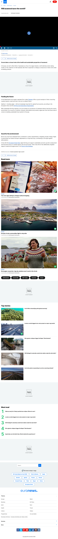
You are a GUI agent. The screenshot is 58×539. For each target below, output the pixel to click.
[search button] (39, 465)
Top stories (5, 306)
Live (55, 1)
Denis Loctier (5, 53)
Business (3, 502)
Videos (31, 511)
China (41, 481)
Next (31, 505)
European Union (29, 484)
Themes (3, 495)
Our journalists (33, 513)
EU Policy (32, 502)
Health (2, 508)
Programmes (4, 513)
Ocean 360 (15, 277)
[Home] (1, 5)
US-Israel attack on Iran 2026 (20, 474)
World (31, 499)
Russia (40, 477)
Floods (33, 477)
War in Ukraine (34, 474)
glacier (25, 477)
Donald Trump (18, 481)
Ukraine (18, 477)
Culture (2, 511)
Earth (5, 5)
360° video (25, 277)
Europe (2, 499)
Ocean (14, 5)
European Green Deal (14, 143)
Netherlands (6, 277)
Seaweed (34, 277)
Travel (31, 508)
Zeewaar (30, 99)
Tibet (27, 481)
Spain (43, 474)
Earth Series (9, 5)
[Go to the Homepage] (5, 1)
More (2, 525)
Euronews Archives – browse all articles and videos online (14, 516)
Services (3, 521)
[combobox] (29, 465)
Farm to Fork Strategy (27, 146)
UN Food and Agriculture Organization (24, 105)
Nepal (34, 481)
